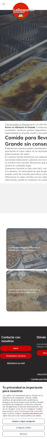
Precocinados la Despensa (18, 124)
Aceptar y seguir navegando (23, 421)
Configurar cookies (23, 427)
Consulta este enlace (30, 413)
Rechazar (23, 434)
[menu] (3, 3)
